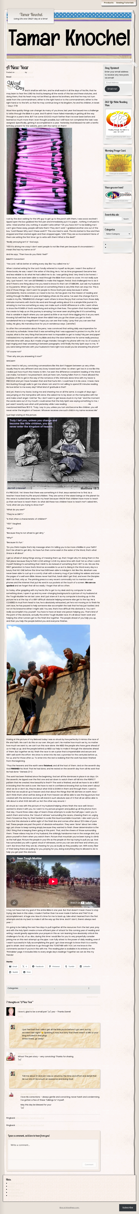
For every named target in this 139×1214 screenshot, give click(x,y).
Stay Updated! (112, 68)
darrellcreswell (26, 1008)
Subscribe (127, 1207)
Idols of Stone (47, 988)
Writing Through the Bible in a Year (71, 988)
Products (108, 2)
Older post (12, 997)
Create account (16, 1183)
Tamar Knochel (31, 14)
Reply (20, 1016)
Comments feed (17, 1192)
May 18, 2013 (15, 1032)
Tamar (30, 72)
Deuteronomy (33, 988)
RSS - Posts (113, 244)
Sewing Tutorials (125, 2)
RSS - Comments (116, 247)
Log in (11, 1186)
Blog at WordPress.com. (69, 1207)
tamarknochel (29, 1026)
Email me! (112, 89)
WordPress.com (16, 1195)
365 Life (22, 988)
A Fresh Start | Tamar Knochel (30, 1125)
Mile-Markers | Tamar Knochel (30, 1118)
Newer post (93, 997)
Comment (89, 1164)
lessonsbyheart (26, 1053)
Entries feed (14, 1189)
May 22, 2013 (15, 1078)
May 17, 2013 (10, 1018)
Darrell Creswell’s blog (77, 404)
